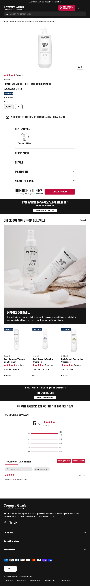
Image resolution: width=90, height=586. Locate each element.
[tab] (26, 462)
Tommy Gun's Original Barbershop (20, 576)
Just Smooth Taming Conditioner (14, 360)
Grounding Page (64, 580)
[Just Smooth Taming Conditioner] (16, 340)
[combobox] (45, 13)
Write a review (78, 461)
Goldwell (21, 21)
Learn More (56, 2)
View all (83, 220)
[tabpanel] (45, 482)
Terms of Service (49, 580)
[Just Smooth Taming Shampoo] (44, 340)
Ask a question (64, 461)
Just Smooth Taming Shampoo (42, 360)
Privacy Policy (8, 580)
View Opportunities (45, 210)
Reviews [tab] (11, 461)
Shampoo (13, 21)
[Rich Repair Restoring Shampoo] (73, 340)
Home (6, 21)
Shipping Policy (35, 580)
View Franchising (45, 397)
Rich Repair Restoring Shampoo (72, 360)
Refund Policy (21, 580)
